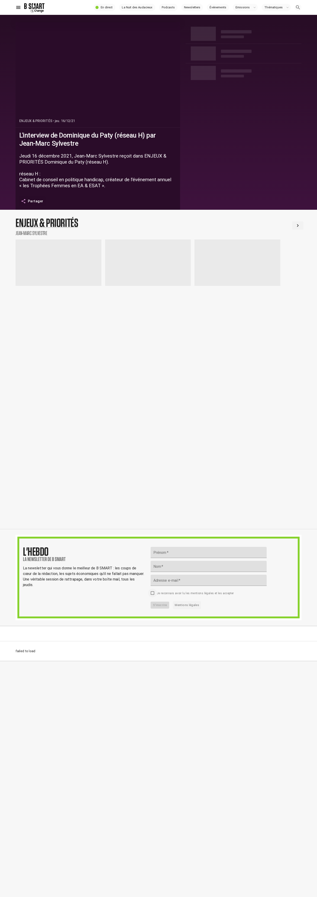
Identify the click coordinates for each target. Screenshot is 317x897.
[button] (104, 7)
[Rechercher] (297, 7)
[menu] (18, 7)
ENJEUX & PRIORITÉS (35, 121)
